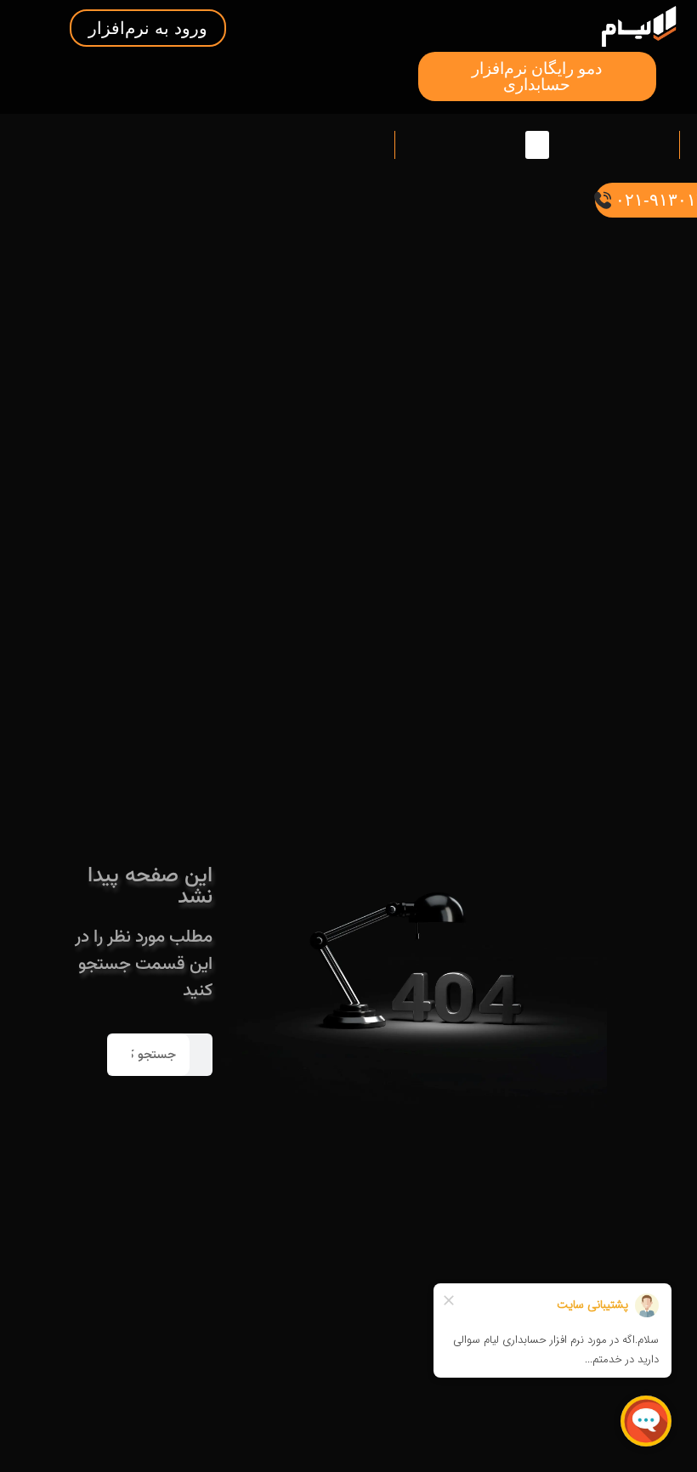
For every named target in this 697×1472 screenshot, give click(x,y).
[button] (537, 145)
